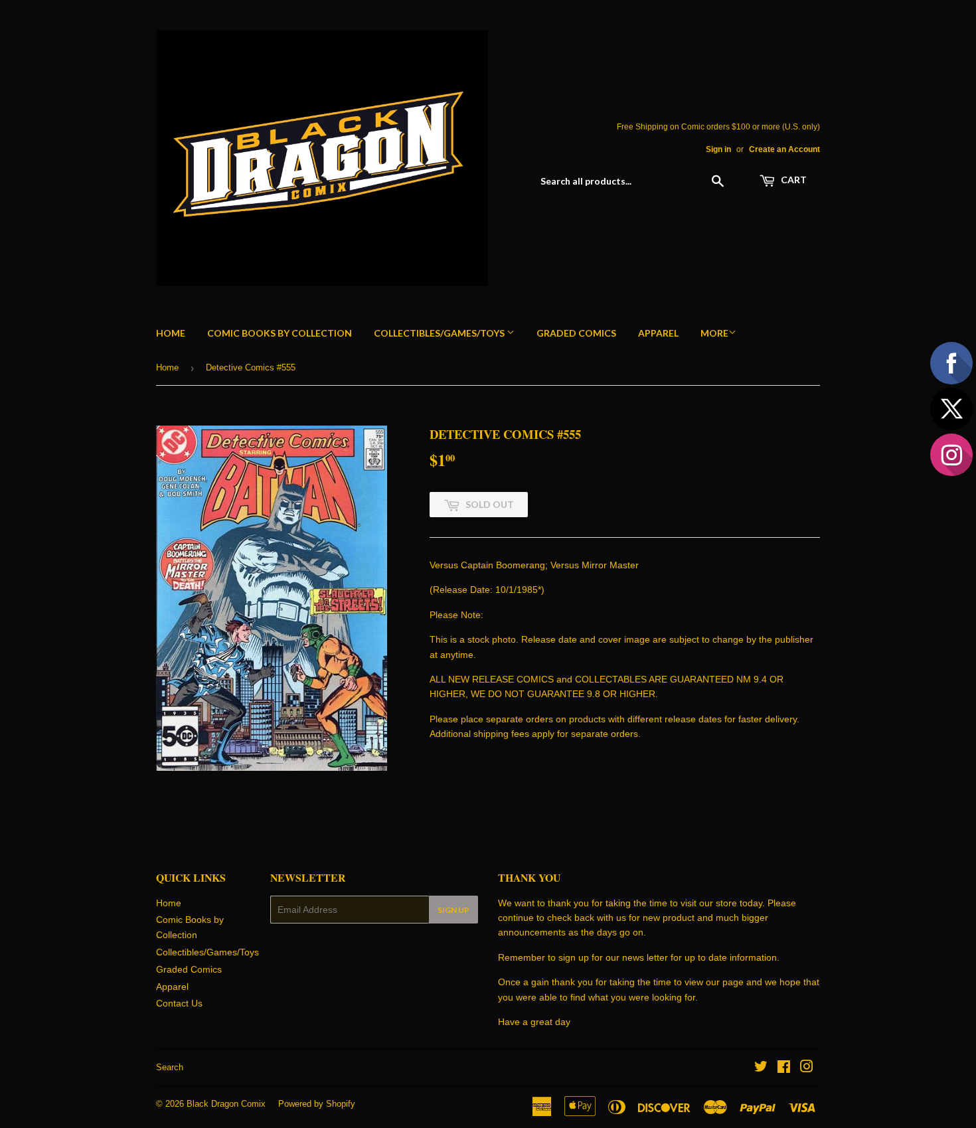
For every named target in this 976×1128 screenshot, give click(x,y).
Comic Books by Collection (279, 333)
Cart (793, 179)
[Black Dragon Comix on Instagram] (806, 1068)
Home (170, 333)
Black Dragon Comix (226, 1104)
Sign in (718, 149)
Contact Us (179, 1003)
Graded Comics (576, 333)
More (714, 333)
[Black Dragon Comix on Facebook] (784, 1068)
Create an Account (784, 149)
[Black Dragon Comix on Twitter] (761, 1068)
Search (169, 1067)
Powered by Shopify (316, 1104)
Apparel (658, 333)
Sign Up (453, 910)
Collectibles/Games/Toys (440, 333)
